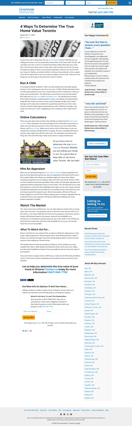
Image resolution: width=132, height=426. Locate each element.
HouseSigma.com (50, 96)
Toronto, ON (89, 378)
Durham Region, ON (92, 304)
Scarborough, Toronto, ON (94, 346)
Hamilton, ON (89, 317)
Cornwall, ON (89, 301)
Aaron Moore (26, 37)
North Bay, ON (90, 343)
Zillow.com (37, 96)
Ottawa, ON (89, 356)
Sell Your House (33, 17)
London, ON (89, 327)
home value (52, 60)
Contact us (51, 269)
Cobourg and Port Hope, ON (95, 297)
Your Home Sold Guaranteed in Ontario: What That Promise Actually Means (96, 252)
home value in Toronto (53, 172)
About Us (22, 17)
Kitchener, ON (90, 323)
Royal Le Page (34, 128)
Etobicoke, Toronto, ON (93, 307)
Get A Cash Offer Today (105, 8)
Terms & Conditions (98, 410)
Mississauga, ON (91, 333)
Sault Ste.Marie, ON (92, 369)
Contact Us (43, 410)
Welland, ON (89, 391)
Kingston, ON (89, 320)
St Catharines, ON (91, 372)
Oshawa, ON (89, 353)
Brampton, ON (90, 281)
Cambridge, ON (90, 288)
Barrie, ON (88, 272)
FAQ (59, 410)
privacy (38, 323)
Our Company (69, 17)
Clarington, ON (90, 294)
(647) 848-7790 (105, 12)
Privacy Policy (85, 410)
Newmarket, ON (90, 336)
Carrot (78, 423)
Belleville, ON (89, 275)
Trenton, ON (89, 382)
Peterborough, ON (91, 359)
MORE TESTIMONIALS (97, 143)
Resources (76, 410)
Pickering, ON (89, 362)
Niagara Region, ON (92, 340)
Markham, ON (90, 330)
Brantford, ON (89, 285)
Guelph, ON (89, 310)
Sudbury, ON (89, 375)
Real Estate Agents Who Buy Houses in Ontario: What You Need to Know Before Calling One (97, 236)
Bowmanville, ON (91, 278)
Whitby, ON (89, 395)
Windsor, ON (89, 398)
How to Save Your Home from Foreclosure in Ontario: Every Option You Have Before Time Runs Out (97, 244)
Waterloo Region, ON (92, 388)
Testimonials (58, 17)
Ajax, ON (88, 268)
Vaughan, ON (89, 385)
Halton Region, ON (91, 314)
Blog (106, 410)
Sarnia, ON (88, 366)
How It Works (46, 17)
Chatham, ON (89, 291)
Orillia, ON (88, 349)
